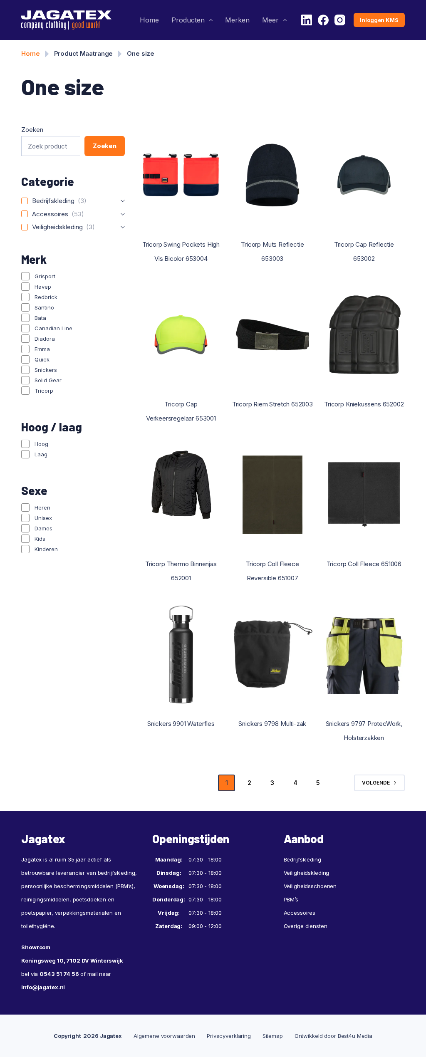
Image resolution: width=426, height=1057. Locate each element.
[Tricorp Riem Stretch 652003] (272, 335)
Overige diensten (305, 926)
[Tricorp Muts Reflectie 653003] (272, 175)
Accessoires (300, 912)
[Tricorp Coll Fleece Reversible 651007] (272, 495)
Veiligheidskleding (306, 872)
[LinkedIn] (306, 20)
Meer (270, 20)
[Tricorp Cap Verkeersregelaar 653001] (181, 335)
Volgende (376, 783)
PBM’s (291, 899)
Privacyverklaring (229, 1035)
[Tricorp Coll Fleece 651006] (364, 495)
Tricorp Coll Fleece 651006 (364, 564)
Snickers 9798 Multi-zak (272, 724)
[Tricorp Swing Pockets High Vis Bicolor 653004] (181, 175)
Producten (188, 20)
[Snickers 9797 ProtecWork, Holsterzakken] (364, 654)
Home (149, 20)
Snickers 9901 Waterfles (181, 724)
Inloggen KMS (379, 20)
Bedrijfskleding (302, 859)
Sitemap (273, 1035)
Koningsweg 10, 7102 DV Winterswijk (72, 960)
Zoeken (32, 130)
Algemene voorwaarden (164, 1035)
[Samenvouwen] (123, 201)
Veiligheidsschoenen (310, 886)
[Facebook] (323, 20)
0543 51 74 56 (59, 973)
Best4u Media (355, 1035)
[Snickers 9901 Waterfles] (181, 654)
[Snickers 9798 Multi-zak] (272, 654)
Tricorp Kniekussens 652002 (364, 404)
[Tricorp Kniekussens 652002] (364, 335)
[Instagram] (339, 20)
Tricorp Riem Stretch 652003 (272, 404)
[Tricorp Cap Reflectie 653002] (364, 175)
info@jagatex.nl (43, 987)
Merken (237, 20)
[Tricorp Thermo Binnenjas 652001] (181, 495)
